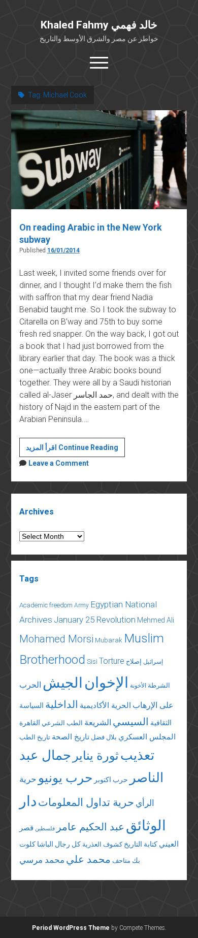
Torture (111, 661)
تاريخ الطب (34, 737)
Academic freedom (46, 605)
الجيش (63, 682)
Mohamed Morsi (56, 639)
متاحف (121, 860)
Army (81, 605)
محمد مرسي (41, 860)
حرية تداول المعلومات (86, 802)
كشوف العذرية (102, 844)
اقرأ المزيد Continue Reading (75, 450)
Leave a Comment (58, 463)
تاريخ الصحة (70, 736)
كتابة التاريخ (140, 844)
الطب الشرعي (62, 723)
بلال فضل (104, 737)
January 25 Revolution (95, 619)
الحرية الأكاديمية (105, 705)
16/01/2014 (63, 250)
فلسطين (45, 828)
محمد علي (88, 859)
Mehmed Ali (155, 620)
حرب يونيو (65, 777)
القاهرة (29, 723)
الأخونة (138, 685)
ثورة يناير (96, 756)
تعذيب (137, 755)
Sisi (92, 661)
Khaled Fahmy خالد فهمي (99, 25)
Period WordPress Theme (71, 927)
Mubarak (108, 640)
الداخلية (61, 704)
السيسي (131, 722)
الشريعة (97, 722)
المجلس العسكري (147, 736)
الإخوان (106, 682)
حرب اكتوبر (111, 779)
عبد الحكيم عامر (90, 827)
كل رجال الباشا (59, 844)
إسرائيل (153, 661)
